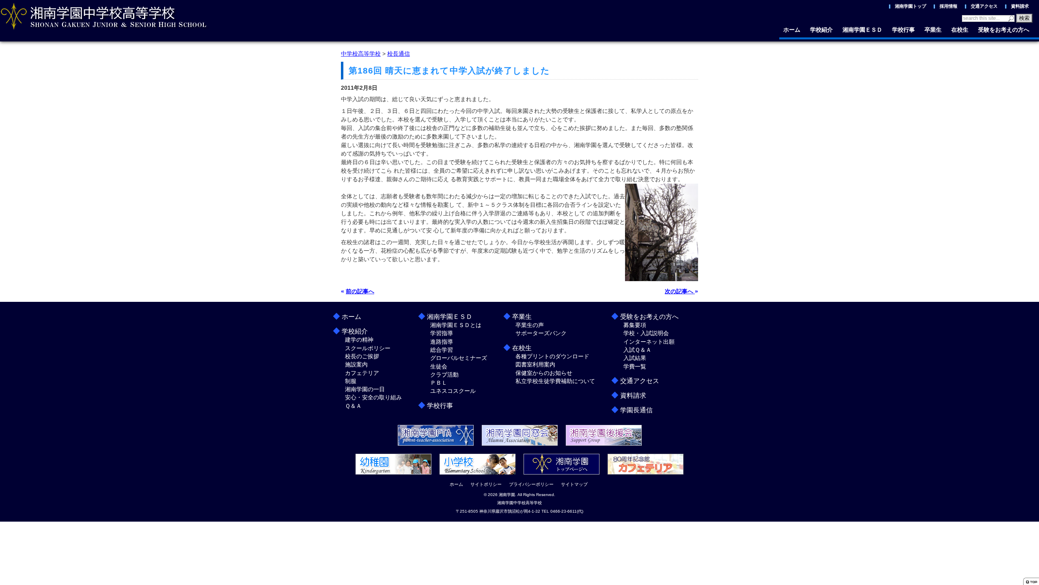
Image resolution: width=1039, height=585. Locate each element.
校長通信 (398, 53)
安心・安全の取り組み (373, 397)
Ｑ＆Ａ (353, 406)
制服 (350, 381)
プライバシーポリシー (531, 484)
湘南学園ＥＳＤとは (455, 325)
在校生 (959, 29)
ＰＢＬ (438, 382)
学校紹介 (821, 29)
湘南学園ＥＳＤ (862, 29)
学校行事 (903, 29)
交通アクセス (984, 6)
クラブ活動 (444, 374)
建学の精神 (359, 339)
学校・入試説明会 (646, 333)
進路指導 (441, 341)
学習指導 (441, 333)
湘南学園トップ (910, 6)
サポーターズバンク (541, 333)
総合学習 (441, 350)
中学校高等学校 (361, 53)
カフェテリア (362, 373)
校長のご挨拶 (362, 356)
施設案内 (356, 364)
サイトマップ (574, 484)
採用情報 (948, 6)
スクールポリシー (367, 348)
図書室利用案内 (535, 364)
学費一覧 (634, 366)
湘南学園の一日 (365, 389)
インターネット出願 (649, 341)
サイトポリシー (486, 484)
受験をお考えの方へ (1003, 29)
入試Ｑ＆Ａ (637, 350)
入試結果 (634, 358)
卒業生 (933, 29)
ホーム (791, 29)
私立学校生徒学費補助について (555, 381)
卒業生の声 (529, 325)
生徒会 (438, 366)
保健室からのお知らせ (543, 373)
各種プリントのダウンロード (552, 356)
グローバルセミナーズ (458, 358)
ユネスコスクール (453, 391)
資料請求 (1020, 6)
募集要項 (634, 325)
